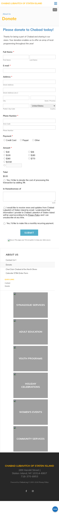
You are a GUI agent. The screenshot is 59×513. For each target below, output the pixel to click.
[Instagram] (32, 491)
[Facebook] (26, 491)
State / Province (50, 101)
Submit (29, 232)
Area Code (6, 124)
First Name (7, 60)
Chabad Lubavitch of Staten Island (21, 3)
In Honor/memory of (12, 189)
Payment (8, 136)
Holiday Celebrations (30, 385)
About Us (7, 14)
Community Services (31, 438)
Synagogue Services (30, 305)
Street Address (8, 85)
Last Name (33, 60)
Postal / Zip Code (9, 109)
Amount (7, 148)
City (4, 101)
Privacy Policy (34, 215)
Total (5, 172)
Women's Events (30, 412)
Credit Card (11, 140)
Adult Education (30, 331)
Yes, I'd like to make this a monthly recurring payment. (30, 223)
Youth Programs (30, 358)
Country (53, 109)
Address (7, 77)
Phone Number (10, 116)
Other (37, 140)
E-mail (7, 65)
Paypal (25, 140)
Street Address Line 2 (10, 93)
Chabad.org (23, 482)
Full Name (8, 52)
